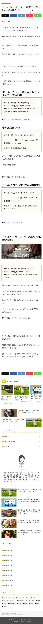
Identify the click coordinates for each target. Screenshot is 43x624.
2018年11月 (8, 575)
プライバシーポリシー (26, 619)
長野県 (5, 606)
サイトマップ (14, 619)
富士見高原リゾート (22, 600)
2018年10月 (8, 580)
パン (28, 597)
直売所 (25, 603)
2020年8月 (8, 550)
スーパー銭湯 (21, 597)
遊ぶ (32, 603)
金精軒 (37, 603)
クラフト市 (16, 222)
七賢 (34, 597)
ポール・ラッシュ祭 (19, 119)
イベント (12, 597)
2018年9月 (8, 585)
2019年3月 (8, 565)
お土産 (5, 597)
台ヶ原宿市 (16, 177)
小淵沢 (32, 600)
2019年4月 (8, 560)
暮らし (22, 436)
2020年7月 (8, 555)
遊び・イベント (6, 3)
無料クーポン (12, 603)
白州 (20, 603)
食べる (22, 446)
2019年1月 (8, 570)
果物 (5, 603)
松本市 (38, 600)
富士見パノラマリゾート (9, 600)
